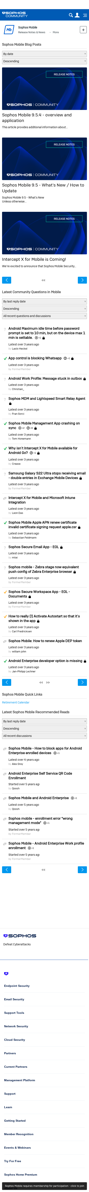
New (83, 29)
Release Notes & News (31, 32)
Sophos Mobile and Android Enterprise (38, 798)
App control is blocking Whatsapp (35, 358)
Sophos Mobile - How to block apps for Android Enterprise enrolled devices (45, 750)
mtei (15, 557)
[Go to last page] (48, 682)
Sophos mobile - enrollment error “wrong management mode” (40, 820)
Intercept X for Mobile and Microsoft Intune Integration (41, 500)
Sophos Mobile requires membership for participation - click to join (44, 1186)
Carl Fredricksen (22, 631)
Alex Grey (17, 764)
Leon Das (17, 513)
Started (24, 784)
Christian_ (18, 389)
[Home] (20, 14)
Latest (23, 344)
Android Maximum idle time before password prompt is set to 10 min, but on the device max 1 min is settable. (46, 333)
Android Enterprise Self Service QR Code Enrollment (40, 775)
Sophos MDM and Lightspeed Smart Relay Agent (46, 398)
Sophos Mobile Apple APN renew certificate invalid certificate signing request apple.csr (42, 524)
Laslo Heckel (19, 348)
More (56, 32)
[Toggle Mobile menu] (83, 15)
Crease (16, 464)
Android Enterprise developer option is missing (45, 661)
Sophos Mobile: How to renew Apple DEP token (45, 641)
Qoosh (15, 788)
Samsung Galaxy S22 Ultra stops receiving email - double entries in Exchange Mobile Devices (47, 475)
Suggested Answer (5, 592)
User (77, 15)
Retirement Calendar (15, 702)
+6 (31, 428)
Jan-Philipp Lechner (24, 671)
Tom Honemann (21, 438)
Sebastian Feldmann (24, 537)
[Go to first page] (43, 280)
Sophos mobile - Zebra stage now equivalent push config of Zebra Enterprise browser (43, 569)
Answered (5, 358)
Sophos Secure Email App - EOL (33, 547)
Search (71, 15)
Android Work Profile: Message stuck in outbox (45, 378)
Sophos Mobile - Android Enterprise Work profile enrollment (46, 845)
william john (19, 651)
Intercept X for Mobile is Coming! (34, 259)
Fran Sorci (18, 414)
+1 (68, 358)
